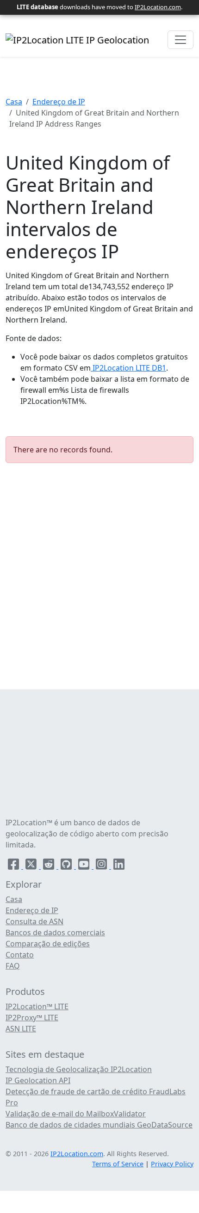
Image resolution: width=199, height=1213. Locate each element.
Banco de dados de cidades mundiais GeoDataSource (99, 1125)
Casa (14, 102)
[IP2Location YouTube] (84, 866)
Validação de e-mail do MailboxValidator (76, 1114)
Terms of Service (117, 1163)
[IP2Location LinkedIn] (119, 866)
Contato (20, 955)
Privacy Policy (172, 1163)
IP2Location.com (158, 7)
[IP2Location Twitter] (32, 866)
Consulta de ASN (34, 921)
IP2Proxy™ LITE (32, 1017)
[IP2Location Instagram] (102, 866)
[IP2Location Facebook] (14, 866)
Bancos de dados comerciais (55, 932)
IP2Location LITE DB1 (128, 368)
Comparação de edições (48, 944)
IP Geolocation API (38, 1080)
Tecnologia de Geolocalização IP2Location (79, 1069)
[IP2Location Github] (67, 866)
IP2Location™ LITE (37, 1006)
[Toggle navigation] (180, 39)
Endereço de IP (58, 102)
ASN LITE (21, 1029)
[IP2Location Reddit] (49, 866)
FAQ (13, 966)
